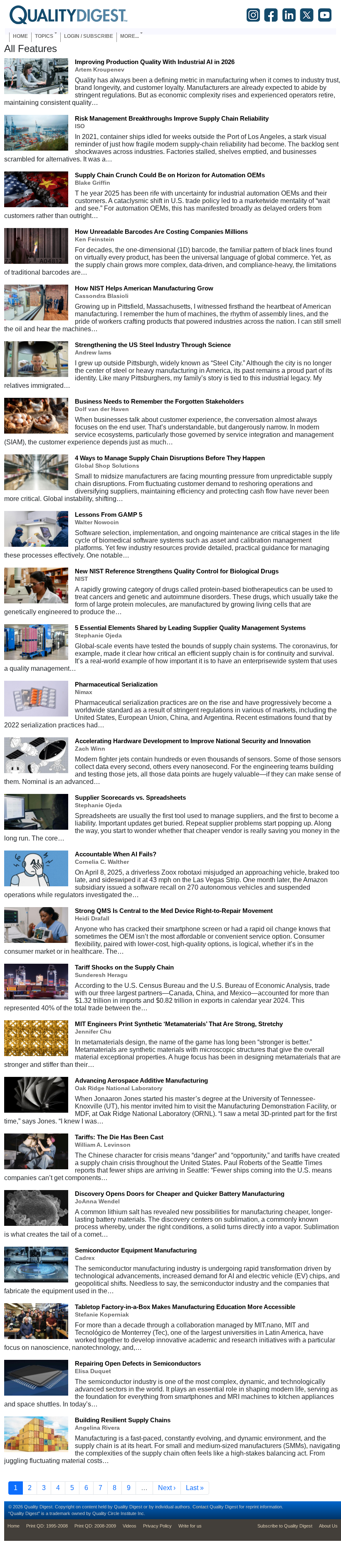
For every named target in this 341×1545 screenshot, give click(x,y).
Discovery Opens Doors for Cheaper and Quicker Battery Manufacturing (179, 1193)
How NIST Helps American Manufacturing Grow (144, 288)
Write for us (190, 1525)
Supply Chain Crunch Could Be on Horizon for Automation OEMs (170, 175)
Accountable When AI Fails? (115, 854)
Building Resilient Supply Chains (122, 1419)
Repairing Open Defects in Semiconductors (138, 1363)
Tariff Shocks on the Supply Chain (124, 967)
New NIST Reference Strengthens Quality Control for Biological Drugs (177, 571)
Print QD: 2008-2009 (95, 1525)
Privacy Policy (157, 1525)
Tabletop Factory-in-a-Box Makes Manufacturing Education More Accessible (185, 1306)
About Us (328, 1525)
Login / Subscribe (88, 36)
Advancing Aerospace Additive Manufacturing (141, 1080)
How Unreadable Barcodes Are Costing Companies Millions (161, 231)
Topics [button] (44, 36)
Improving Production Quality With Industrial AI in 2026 (155, 61)
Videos (129, 1525)
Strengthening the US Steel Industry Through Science (153, 344)
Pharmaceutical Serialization (116, 684)
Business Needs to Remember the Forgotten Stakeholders (159, 401)
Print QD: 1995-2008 (47, 1525)
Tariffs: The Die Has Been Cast (119, 1137)
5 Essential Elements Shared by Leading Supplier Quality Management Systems (190, 627)
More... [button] (129, 36)
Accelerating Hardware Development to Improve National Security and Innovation (193, 740)
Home (20, 36)
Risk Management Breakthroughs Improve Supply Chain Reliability (172, 118)
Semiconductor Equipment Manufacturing (136, 1250)
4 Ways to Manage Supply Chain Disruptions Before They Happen (170, 457)
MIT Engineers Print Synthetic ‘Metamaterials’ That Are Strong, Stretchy (179, 1023)
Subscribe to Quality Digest (284, 1525)
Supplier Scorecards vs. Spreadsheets (130, 797)
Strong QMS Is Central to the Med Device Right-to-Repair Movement (174, 910)
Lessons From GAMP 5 (108, 514)
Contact (200, 1506)
